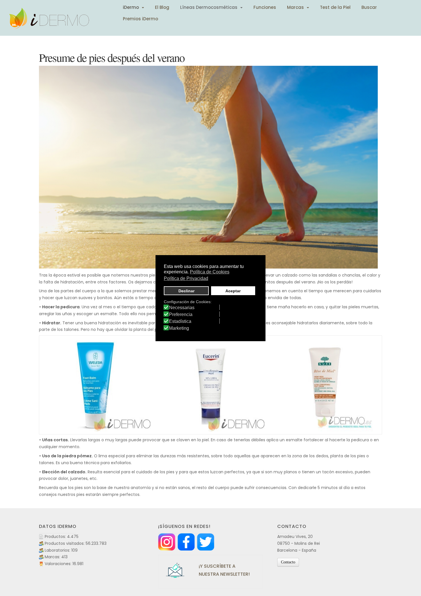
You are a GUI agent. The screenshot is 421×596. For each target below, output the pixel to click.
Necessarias (181, 307)
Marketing (179, 328)
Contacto (288, 562)
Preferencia (180, 314)
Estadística (180, 321)
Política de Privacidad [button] (186, 278)
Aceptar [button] (233, 291)
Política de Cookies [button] (209, 271)
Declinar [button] (186, 291)
